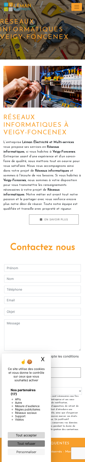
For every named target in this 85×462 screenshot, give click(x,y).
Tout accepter (26, 435)
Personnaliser (26, 452)
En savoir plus (55, 219)
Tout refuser (26, 444)
